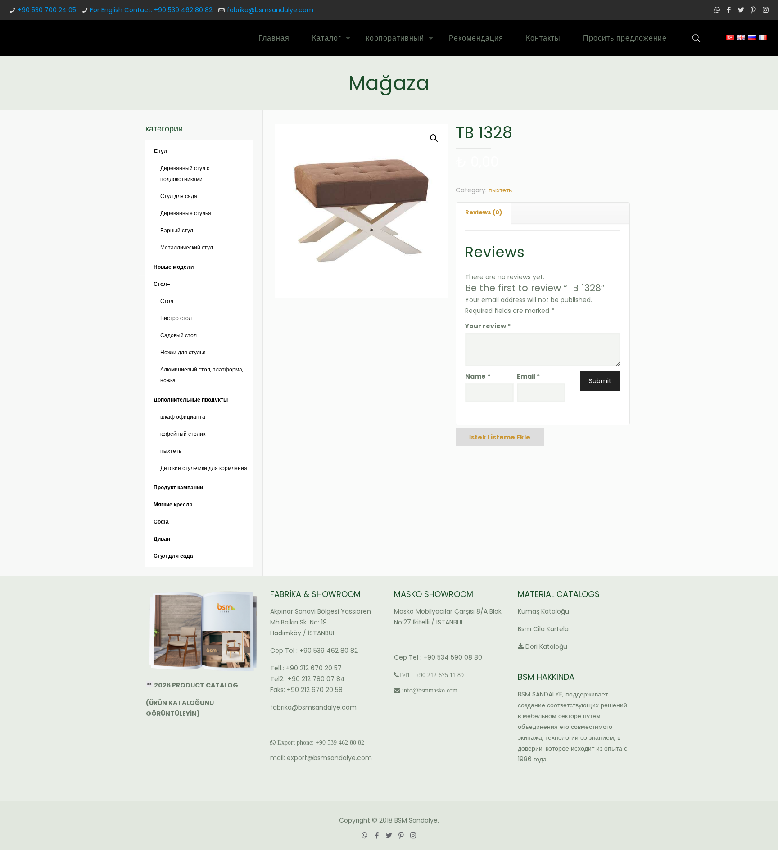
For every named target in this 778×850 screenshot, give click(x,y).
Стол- (162, 284)
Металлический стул (186, 247)
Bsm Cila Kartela (543, 628)
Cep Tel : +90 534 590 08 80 (438, 657)
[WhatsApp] (717, 9)
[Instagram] (765, 9)
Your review (488, 325)
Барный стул (176, 230)
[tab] (483, 213)
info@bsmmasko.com (429, 690)
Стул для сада (178, 196)
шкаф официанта (182, 416)
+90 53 (325, 742)
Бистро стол (176, 318)
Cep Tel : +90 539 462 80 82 (314, 650)
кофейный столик (182, 434)
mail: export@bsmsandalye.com (321, 757)
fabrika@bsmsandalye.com (270, 9)
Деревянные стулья (185, 213)
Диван (162, 539)
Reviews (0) (483, 212)
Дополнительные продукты (191, 399)
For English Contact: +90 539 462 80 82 (151, 9)
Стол (166, 301)
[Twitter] (741, 9)
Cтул (160, 151)
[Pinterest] (753, 9)
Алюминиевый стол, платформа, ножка (201, 375)
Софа (161, 521)
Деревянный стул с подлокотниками (184, 173)
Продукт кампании (178, 487)
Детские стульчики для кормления (203, 468)
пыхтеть (500, 189)
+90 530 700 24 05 (47, 9)
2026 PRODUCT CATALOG (197, 685)
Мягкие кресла (173, 504)
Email (528, 376)
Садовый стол (178, 335)
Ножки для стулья (183, 352)
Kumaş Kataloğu (543, 611)
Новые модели (174, 267)
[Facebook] (729, 9)
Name (477, 376)
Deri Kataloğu (546, 646)
